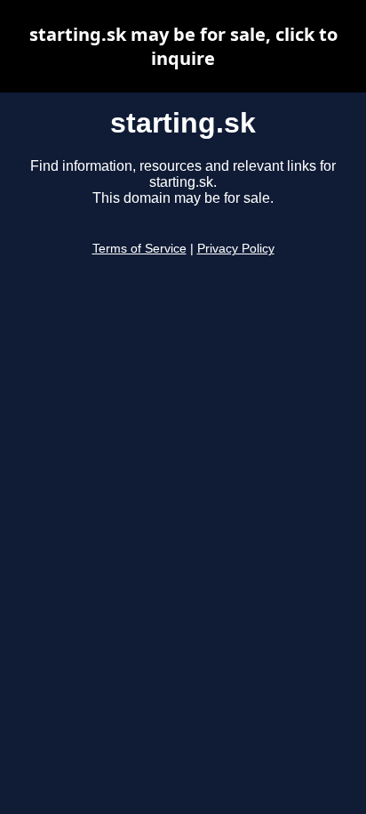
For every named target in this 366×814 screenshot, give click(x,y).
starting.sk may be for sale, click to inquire (183, 46)
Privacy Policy (235, 248)
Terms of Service (139, 248)
